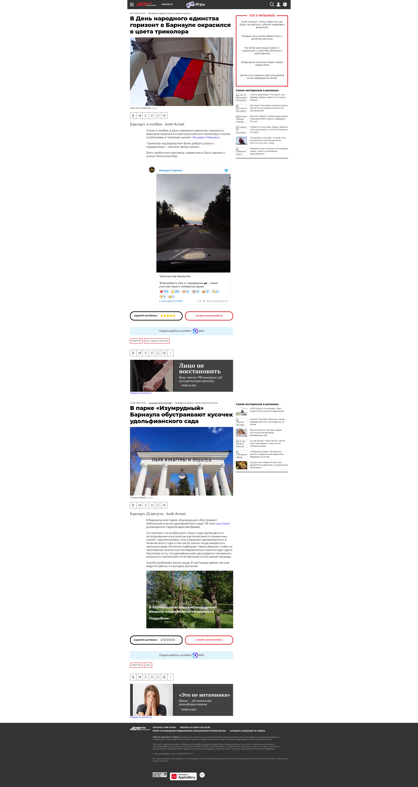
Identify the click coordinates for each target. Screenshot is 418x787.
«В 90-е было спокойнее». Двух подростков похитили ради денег (267, 409)
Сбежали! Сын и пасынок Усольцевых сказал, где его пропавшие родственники (269, 151)
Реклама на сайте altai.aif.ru (195, 727)
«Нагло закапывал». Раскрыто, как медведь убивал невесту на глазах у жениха (268, 97)
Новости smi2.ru (141, 393)
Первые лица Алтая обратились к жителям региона (261, 37)
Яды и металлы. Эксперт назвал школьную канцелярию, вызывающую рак (266, 432)
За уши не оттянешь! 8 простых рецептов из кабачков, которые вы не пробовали (269, 465)
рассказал (223, 523)
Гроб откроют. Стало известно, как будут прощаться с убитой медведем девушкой (262, 24)
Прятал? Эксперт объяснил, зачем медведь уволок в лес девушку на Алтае (267, 422)
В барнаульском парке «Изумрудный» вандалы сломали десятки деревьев (183, 609)
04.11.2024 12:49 (137, 13)
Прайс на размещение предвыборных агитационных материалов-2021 (189, 731)
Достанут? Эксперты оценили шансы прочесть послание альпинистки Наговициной (269, 108)
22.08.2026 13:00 (138, 403)
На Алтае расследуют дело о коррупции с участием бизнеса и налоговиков (262, 51)
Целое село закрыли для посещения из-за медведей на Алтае (262, 77)
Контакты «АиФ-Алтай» (164, 727)
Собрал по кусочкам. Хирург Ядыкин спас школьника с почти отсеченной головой (269, 129)
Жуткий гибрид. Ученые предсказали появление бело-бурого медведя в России (269, 119)
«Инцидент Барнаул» (205, 137)
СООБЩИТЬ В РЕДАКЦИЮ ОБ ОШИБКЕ (247, 731)
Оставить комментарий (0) (209, 316)
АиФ (154, 108)
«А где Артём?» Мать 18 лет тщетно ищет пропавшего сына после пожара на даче (267, 443)
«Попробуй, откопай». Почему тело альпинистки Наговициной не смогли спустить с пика (268, 140)
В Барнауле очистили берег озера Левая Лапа (262, 63)
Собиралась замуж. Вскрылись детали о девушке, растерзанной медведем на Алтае (266, 454)
